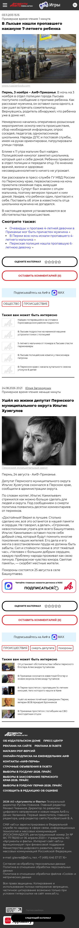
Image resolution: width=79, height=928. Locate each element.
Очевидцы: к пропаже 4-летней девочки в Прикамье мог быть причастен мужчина (40, 230)
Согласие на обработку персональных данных (34, 863)
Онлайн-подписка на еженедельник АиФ (36, 756)
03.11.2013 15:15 (10, 15)
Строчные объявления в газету (27, 766)
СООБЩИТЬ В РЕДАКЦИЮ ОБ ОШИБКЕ (30, 790)
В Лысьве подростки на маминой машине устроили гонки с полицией (41, 333)
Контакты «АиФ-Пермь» (21, 761)
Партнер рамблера (34, 910)
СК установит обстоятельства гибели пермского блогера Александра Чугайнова (46, 665)
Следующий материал (38, 918)
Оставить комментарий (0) (39, 275)
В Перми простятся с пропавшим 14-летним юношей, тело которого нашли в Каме (43, 689)
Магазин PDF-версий (19, 751)
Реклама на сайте (17, 745)
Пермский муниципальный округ (25, 467)
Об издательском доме (21, 740)
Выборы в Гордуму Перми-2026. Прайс (32, 785)
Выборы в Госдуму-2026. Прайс (27, 771)
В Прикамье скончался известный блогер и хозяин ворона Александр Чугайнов (43, 677)
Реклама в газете (48, 745)
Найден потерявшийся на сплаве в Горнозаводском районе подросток (38, 321)
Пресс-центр (53, 740)
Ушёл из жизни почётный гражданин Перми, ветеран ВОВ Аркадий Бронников (43, 701)
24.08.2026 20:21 (12, 388)
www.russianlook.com (16, 85)
